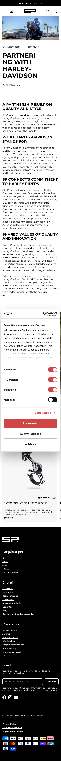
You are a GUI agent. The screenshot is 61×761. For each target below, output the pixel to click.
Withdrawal (8, 599)
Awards (6, 634)
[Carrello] (56, 11)
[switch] (52, 379)
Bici (4, 558)
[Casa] (29, 11)
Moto (5, 561)
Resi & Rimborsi (10, 596)
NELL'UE (30, 3)
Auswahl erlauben (30, 433)
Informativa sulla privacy (43, 688)
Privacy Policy (9, 648)
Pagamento (8, 592)
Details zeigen (43, 412)
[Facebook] (4, 697)
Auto (4, 565)
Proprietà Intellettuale (13, 645)
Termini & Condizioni (12, 728)
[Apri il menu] (5, 11)
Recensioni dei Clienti (12, 603)
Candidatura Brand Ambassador (18, 614)
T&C (4, 656)
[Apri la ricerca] (48, 11)
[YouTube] (16, 697)
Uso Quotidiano (10, 572)
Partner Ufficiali (10, 637)
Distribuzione (8, 641)
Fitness (5, 569)
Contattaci (7, 607)
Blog (4, 610)
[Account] (11, 11)
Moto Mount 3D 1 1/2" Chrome (25, 503)
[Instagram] (10, 697)
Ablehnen (30, 444)
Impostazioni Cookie (12, 731)
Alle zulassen (30, 423)
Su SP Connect (9, 630)
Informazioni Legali (11, 652)
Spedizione (7, 588)
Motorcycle (33, 46)
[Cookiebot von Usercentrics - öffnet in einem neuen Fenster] (43, 314)
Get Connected (11, 46)
